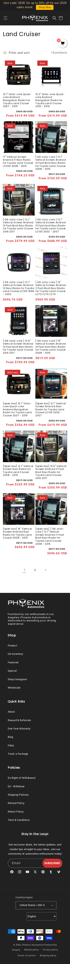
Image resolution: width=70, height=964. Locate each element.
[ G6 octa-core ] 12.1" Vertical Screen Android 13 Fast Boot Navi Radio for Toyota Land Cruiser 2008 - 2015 (50, 163)
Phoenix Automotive (33, 945)
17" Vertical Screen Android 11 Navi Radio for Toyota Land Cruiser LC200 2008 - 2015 (18, 161)
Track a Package (18, 753)
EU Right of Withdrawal (21, 777)
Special (12, 670)
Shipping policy (48, 955)
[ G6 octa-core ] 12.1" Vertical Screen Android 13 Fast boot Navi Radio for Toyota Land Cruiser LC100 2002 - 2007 (50, 225)
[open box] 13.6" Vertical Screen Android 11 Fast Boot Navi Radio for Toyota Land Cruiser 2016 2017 (50, 472)
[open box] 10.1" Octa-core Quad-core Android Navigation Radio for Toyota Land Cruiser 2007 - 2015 (17, 409)
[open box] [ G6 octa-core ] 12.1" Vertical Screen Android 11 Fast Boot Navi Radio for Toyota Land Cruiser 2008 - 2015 (49, 536)
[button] (8, 18)
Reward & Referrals (19, 720)
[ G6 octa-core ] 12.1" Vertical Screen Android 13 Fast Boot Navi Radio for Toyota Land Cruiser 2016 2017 (18, 225)
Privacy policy (50, 949)
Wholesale (14, 687)
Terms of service (27, 955)
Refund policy (31, 949)
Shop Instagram (17, 679)
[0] (62, 43)
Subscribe (52, 863)
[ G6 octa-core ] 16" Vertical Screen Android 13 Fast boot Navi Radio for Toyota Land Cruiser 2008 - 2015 (50, 346)
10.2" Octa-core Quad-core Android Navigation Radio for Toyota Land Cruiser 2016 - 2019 (50, 100)
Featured (13, 662)
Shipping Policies (18, 794)
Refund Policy (16, 803)
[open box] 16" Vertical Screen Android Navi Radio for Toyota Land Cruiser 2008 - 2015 (17, 533)
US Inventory (15, 653)
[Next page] (45, 570)
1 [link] (24, 570)
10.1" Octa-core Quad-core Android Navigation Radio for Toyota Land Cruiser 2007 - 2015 (17, 100)
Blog (10, 736)
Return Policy (16, 811)
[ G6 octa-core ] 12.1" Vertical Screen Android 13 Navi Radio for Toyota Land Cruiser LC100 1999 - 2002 (18, 288)
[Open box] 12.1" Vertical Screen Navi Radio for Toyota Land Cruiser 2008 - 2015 (18, 471)
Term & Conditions (19, 819)
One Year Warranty (19, 728)
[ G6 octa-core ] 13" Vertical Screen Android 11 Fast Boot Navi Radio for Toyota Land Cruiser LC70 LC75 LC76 (50, 288)
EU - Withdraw (16, 786)
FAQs (11, 745)
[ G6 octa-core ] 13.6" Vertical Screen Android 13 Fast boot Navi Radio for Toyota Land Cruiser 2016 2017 (18, 346)
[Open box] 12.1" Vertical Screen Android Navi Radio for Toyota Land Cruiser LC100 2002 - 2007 (50, 409)
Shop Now (44, 7)
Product (12, 645)
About (11, 711)
